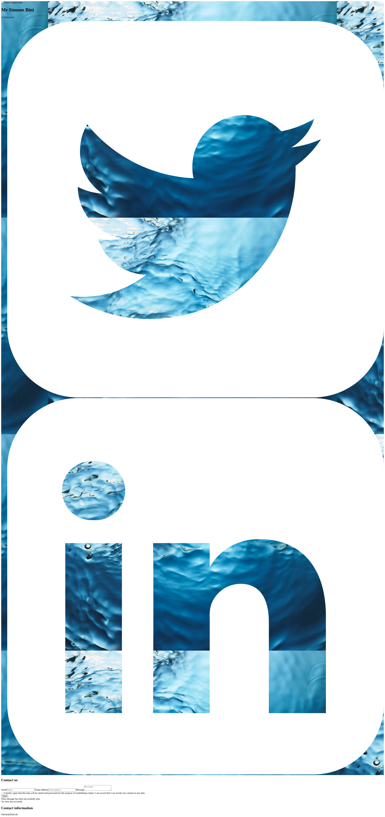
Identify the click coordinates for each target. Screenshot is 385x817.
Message (80, 789)
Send (4, 796)
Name (4, 789)
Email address (41, 789)
